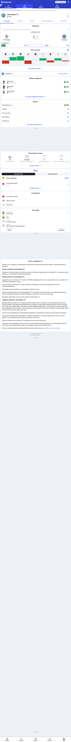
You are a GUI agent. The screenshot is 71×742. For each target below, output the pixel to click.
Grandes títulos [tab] (18, 174)
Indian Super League (15, 10)
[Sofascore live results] (7, 2)
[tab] (7, 21)
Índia (7, 10)
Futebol (3, 10)
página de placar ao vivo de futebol (50, 328)
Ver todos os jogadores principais (34, 96)
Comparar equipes (62, 73)
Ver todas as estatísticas (34, 124)
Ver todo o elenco (34, 165)
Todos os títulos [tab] (52, 174)
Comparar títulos (34, 188)
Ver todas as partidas (34, 68)
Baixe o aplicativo (60, 2)
